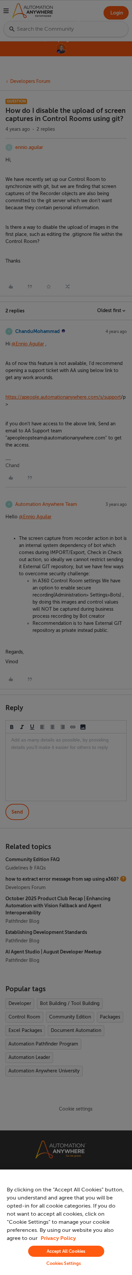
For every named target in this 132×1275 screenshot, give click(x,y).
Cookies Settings (63, 1263)
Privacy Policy (58, 1238)
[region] (66, 1222)
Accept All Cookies (66, 1251)
